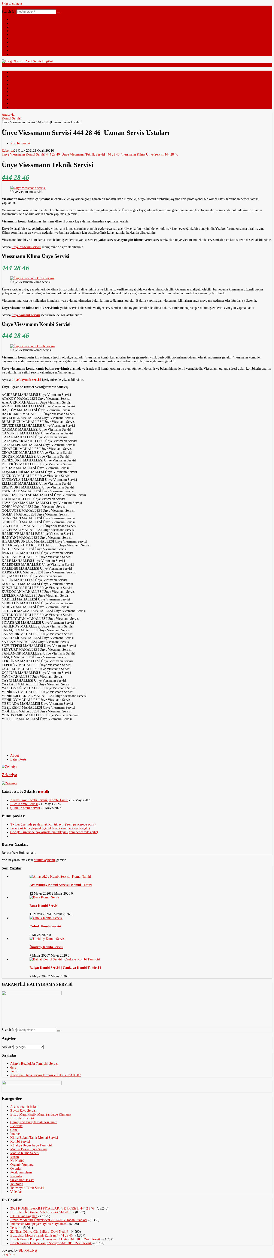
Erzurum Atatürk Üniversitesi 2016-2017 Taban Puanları (48, 1220)
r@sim (10, 1254)
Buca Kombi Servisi (24, 804)
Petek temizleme (21, 1172)
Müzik (14, 54)
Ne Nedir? (17, 42)
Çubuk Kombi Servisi (25, 808)
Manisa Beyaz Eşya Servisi (28, 1149)
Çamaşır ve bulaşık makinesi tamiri (33, 1122)
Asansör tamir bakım (24, 1106)
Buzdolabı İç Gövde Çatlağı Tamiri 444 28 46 (41, 1212)
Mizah (14, 34)
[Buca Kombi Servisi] (45, 897)
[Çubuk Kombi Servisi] (46, 918)
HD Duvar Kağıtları (23, 1216)
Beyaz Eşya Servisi (23, 1110)
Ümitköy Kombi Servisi (46, 947)
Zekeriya (8, 150)
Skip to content (12, 3)
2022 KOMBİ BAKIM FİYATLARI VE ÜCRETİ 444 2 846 (52, 1208)
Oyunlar (15, 1168)
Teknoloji (16, 27)
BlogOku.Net (28, 1250)
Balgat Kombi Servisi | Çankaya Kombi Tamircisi (65, 967)
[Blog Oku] (27, 61)
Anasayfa (8, 114)
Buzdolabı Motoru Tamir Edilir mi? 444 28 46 (41, 1235)
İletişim (15, 1071)
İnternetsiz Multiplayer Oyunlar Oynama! (38, 1224)
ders (13, 1067)
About (14, 755)
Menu (6, 7)
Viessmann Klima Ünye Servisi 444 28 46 (149, 154)
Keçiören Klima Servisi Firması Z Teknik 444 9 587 (45, 1075)
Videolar (16, 50)
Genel (14, 23)
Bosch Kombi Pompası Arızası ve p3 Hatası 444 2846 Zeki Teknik (55, 1239)
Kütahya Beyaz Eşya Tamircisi (31, 1145)
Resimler (16, 46)
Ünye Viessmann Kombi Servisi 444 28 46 (31, 154)
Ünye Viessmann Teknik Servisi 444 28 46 (90, 154)
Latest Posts (18, 759)
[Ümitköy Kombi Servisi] (47, 938)
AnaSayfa (17, 19)
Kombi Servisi (11, 118)
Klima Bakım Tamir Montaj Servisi (34, 1137)
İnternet (15, 31)
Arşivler (7, 1047)
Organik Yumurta (22, 1164)
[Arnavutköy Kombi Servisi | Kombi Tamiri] (60, 876)
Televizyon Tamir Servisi (27, 1188)
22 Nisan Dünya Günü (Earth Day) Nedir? (39, 1231)
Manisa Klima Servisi (24, 1153)
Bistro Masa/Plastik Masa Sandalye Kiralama (40, 1114)
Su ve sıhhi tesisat (22, 1180)
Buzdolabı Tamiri (22, 1118)
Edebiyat (16, 38)
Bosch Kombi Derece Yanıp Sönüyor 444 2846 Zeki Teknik (51, 1243)
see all (43, 791)
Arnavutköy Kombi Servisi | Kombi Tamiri (39, 800)
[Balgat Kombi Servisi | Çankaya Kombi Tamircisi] (65, 959)
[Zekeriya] (9, 766)
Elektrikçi (16, 1126)
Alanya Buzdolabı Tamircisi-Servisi (34, 1063)
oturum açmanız (44, 860)
